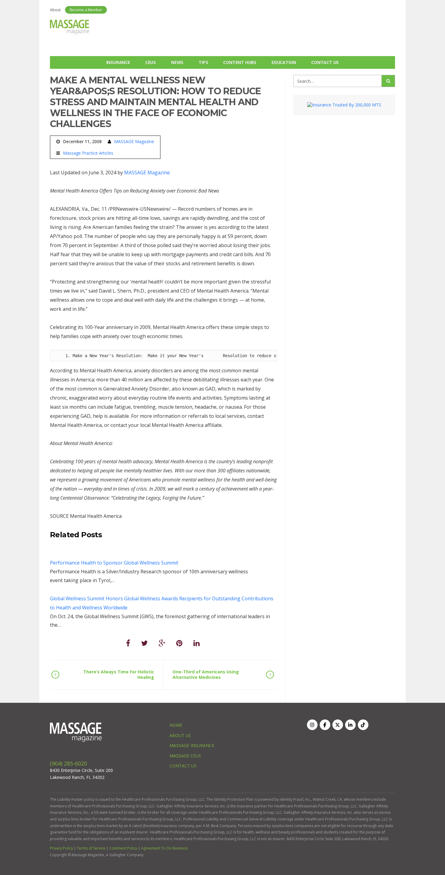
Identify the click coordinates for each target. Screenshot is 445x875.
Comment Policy (123, 848)
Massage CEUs (185, 756)
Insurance (118, 62)
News (177, 62)
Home (176, 725)
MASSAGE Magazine (134, 141)
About (55, 9)
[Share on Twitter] (144, 643)
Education (284, 62)
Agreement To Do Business (164, 848)
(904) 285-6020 (68, 763)
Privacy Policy (61, 848)
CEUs (150, 62)
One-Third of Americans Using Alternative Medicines (206, 674)
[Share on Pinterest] (179, 643)
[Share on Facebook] (128, 643)
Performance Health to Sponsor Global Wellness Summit (114, 562)
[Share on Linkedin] (196, 643)
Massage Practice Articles (88, 153)
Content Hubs (239, 62)
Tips (203, 62)
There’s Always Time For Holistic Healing (118, 674)
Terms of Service (91, 848)
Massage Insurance (192, 745)
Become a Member (86, 9)
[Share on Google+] (162, 643)
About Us (180, 735)
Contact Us (325, 62)
